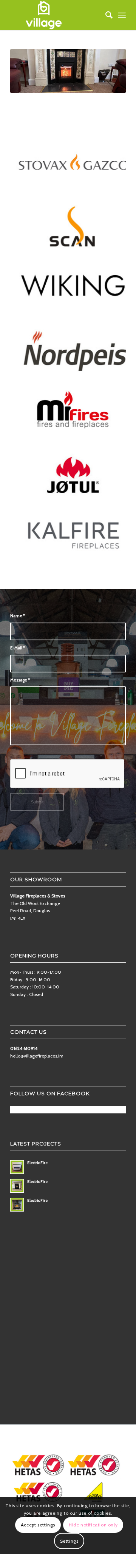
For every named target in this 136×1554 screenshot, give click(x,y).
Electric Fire (37, 1162)
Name (17, 615)
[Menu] (122, 15)
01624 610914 (23, 1048)
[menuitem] (105, 15)
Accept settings (38, 1525)
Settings (69, 1541)
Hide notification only (93, 1525)
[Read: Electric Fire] (17, 1167)
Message (20, 680)
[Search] (105, 15)
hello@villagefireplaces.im (36, 1056)
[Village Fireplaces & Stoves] (56, 15)
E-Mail (17, 648)
